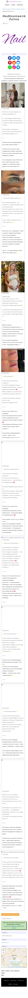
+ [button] (3, 950)
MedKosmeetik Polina (15, 961)
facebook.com (5, 942)
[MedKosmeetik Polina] (14, 958)
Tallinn (13, 9)
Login (16, 984)
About (7, 980)
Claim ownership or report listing (10, 914)
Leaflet (8, 966)
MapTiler (13, 966)
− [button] (3, 953)
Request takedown (7, 918)
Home (7, 4)
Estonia (9, 9)
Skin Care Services (6, 935)
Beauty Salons (20, 9)
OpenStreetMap (19, 966)
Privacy (21, 980)
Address (6, 23)
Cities (13, 4)
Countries (20, 4)
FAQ (10, 984)
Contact (13, 980)
